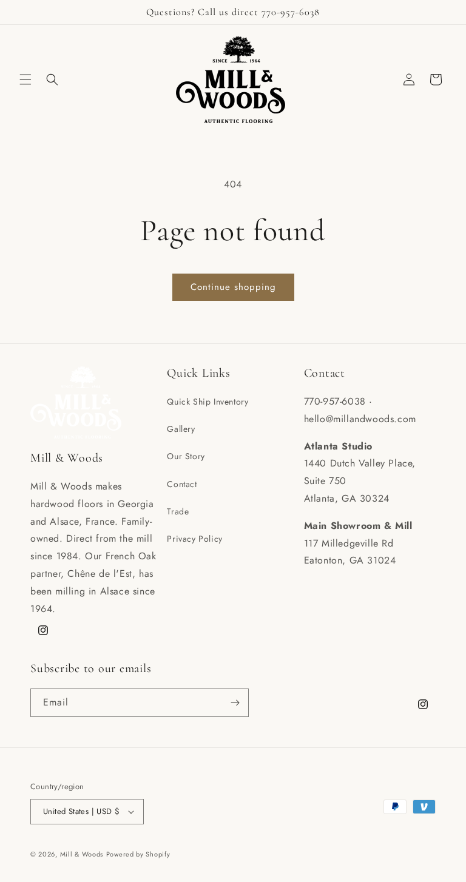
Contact (182, 484)
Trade (178, 511)
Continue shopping (233, 287)
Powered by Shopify (138, 854)
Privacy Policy (194, 539)
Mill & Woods (81, 854)
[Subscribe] (234, 702)
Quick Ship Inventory (207, 402)
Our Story (185, 456)
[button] (25, 79)
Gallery (181, 429)
